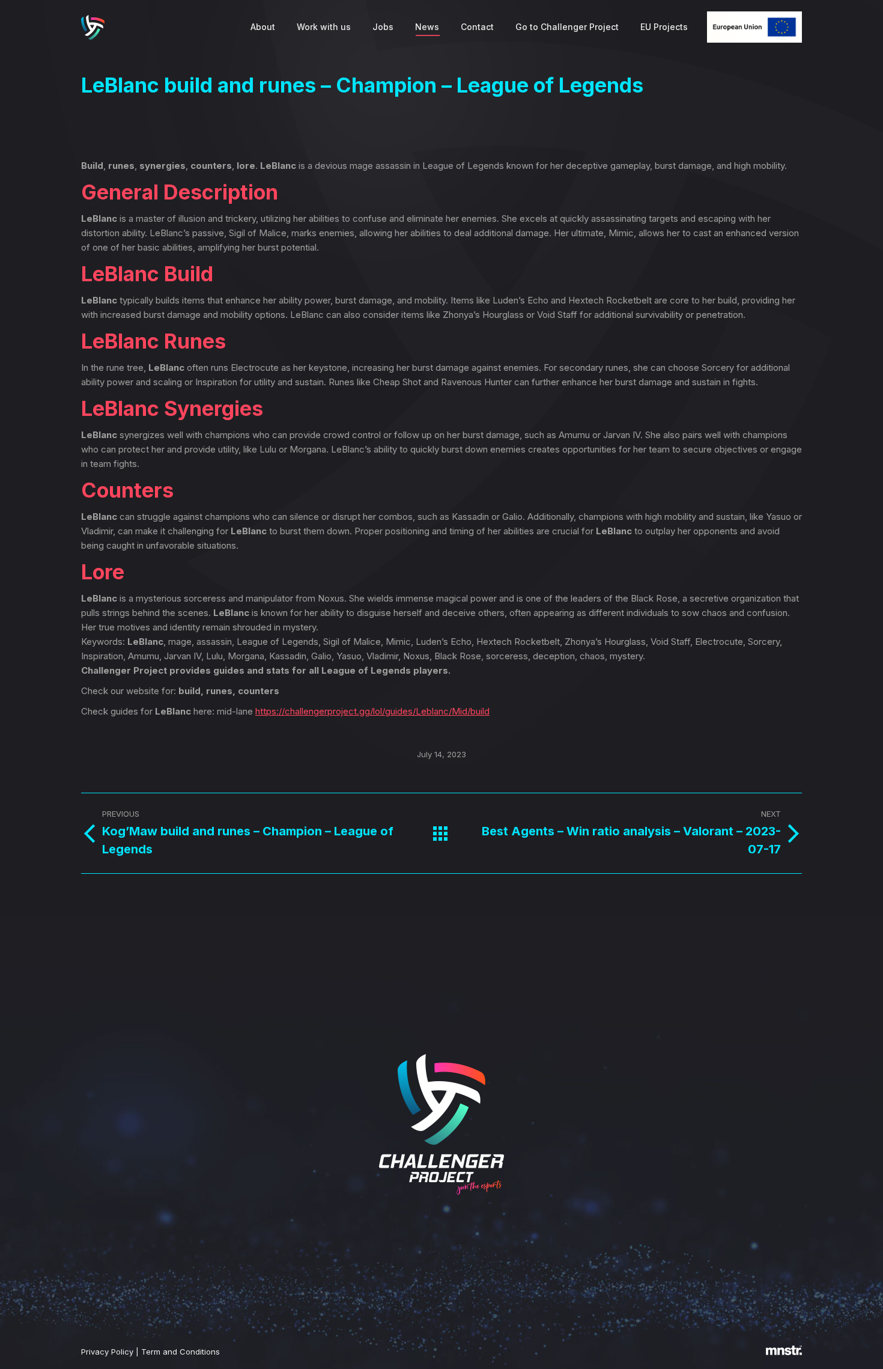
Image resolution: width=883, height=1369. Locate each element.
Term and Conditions (180, 1351)
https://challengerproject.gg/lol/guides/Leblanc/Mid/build (372, 711)
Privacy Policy (107, 1351)
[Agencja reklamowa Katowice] (784, 1352)
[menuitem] (263, 27)
